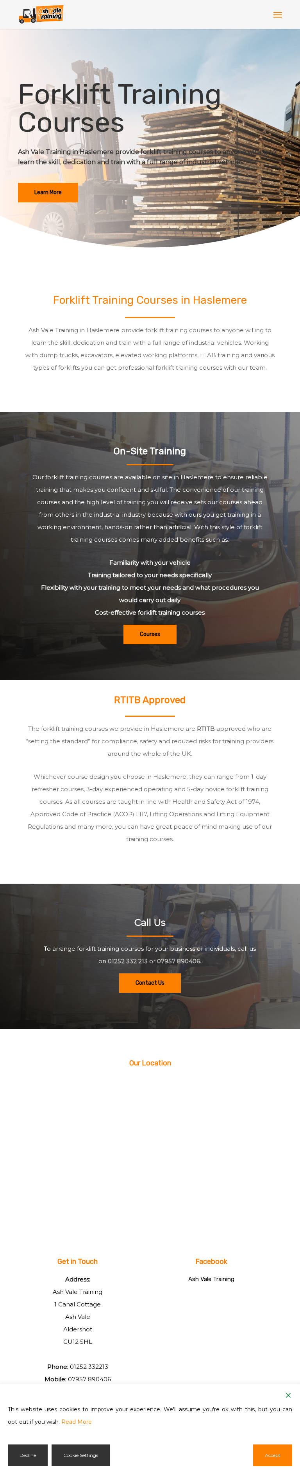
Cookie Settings (80, 1455)
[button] (277, 14)
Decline (28, 1455)
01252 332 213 (128, 961)
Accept (272, 1455)
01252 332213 (89, 1366)
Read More (76, 1421)
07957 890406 (178, 961)
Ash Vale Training (211, 1279)
